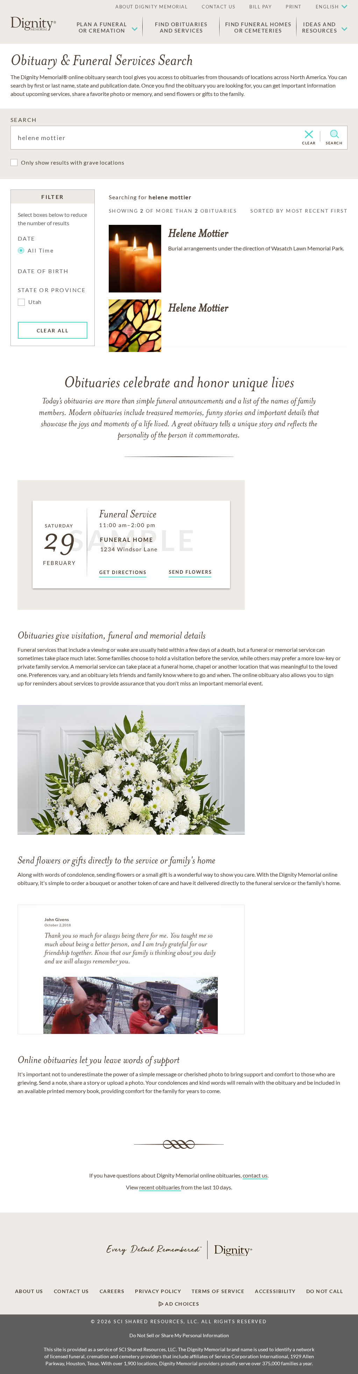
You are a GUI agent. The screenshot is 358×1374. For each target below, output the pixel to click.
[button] (107, 27)
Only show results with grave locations (72, 162)
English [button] (327, 6)
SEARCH (23, 119)
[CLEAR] (309, 135)
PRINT (294, 6)
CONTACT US (218, 6)
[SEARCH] (334, 134)
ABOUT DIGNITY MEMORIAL (151, 6)
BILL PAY (260, 6)
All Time (41, 250)
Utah (35, 301)
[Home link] (33, 24)
